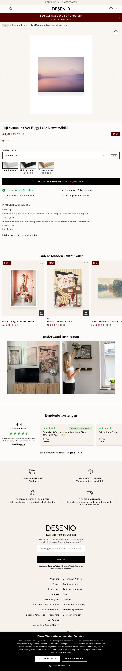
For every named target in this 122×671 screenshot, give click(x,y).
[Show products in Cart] (117, 8)
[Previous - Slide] (3, 74)
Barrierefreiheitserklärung (46, 604)
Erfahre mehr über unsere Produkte (19, 235)
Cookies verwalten (72, 615)
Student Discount (50, 609)
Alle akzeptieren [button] (47, 658)
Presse (56, 584)
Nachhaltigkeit (52, 599)
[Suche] (11, 8)
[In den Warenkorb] (41, 313)
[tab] (15, 122)
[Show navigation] (4, 8)
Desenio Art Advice (72, 579)
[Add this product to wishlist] (116, 31)
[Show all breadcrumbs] (5, 25)
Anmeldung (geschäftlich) (46, 625)
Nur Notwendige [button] (74, 658)
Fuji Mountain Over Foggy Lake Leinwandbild (49, 25)
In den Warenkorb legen (61, 181)
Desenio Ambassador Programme (42, 615)
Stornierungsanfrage (73, 609)
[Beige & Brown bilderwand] (33, 367)
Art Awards (53, 620)
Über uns (54, 579)
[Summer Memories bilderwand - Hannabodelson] (88, 367)
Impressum (53, 589)
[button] (114, 155)
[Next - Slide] (118, 74)
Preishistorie (8, 229)
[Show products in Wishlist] (111, 8)
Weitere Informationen (61, 652)
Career (55, 594)
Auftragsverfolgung (72, 589)
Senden (61, 559)
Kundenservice (70, 584)
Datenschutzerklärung (57, 566)
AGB (65, 594)
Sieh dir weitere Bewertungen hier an (61, 452)
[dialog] (61, 651)
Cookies (67, 599)
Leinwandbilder (20, 25)
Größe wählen (9, 150)
